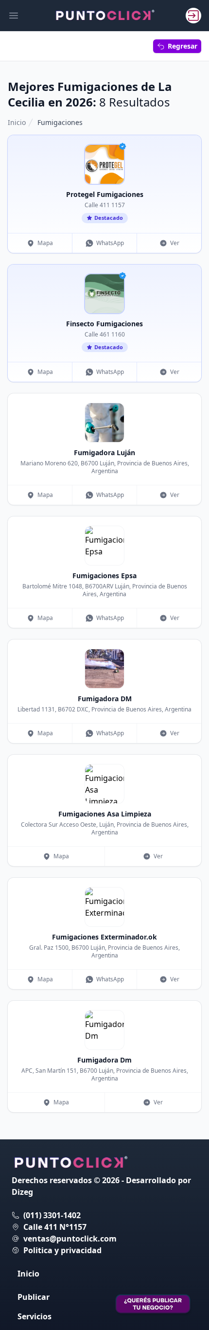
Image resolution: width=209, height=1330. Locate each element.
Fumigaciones (60, 122)
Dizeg (22, 1192)
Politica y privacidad (62, 1250)
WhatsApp (110, 243)
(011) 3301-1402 (52, 1215)
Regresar (182, 46)
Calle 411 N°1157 (55, 1227)
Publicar (33, 1297)
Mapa (45, 243)
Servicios (34, 1316)
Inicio (17, 122)
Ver (174, 243)
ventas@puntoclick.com (70, 1238)
